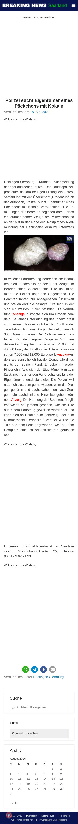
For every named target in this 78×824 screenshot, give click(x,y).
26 (28, 788)
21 (45, 783)
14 (45, 778)
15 (53, 778)
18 (19, 783)
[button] (25, 669)
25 (19, 788)
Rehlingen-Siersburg (48, 677)
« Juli (13, 803)
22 (53, 783)
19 (28, 783)
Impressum (31, 816)
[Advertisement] (39, 59)
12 (28, 778)
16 (61, 778)
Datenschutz (47, 816)
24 (11, 788)
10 (11, 778)
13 (36, 778)
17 (11, 783)
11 (19, 778)
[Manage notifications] (9, 815)
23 (61, 783)
